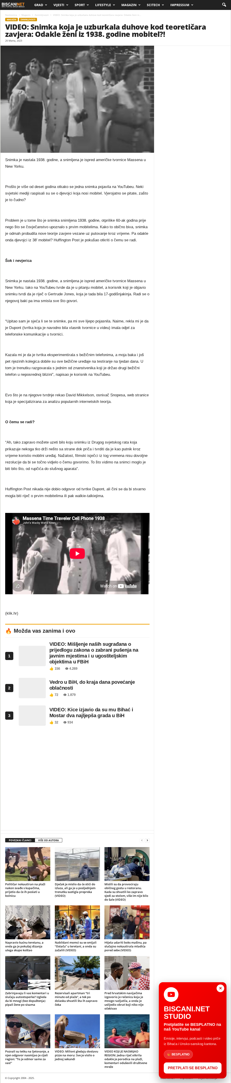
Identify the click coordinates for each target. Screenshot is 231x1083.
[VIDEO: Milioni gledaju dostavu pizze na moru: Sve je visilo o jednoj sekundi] (77, 1031)
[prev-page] (142, 840)
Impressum (179, 5)
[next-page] (147, 840)
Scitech (153, 5)
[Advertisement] (77, 779)
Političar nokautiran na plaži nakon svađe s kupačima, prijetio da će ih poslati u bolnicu (25, 890)
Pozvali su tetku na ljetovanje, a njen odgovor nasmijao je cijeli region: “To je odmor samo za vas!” (27, 1057)
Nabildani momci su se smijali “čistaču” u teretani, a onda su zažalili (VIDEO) (76, 946)
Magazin (128, 5)
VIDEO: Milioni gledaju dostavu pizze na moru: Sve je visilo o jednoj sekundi (76, 1055)
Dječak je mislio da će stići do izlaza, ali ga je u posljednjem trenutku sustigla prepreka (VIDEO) (75, 890)
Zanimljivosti (42, 14)
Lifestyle (103, 5)
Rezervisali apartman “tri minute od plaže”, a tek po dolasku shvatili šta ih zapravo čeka (76, 999)
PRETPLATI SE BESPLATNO (192, 1068)
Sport (80, 5)
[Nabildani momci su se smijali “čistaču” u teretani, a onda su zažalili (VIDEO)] (77, 922)
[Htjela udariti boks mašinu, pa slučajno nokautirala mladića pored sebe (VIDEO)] (127, 922)
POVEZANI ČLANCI (20, 840)
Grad (38, 5)
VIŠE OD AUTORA (48, 840)
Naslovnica (11, 14)
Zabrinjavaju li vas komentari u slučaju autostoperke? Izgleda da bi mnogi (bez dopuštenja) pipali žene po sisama (27, 999)
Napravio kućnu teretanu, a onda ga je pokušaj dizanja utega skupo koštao (24, 946)
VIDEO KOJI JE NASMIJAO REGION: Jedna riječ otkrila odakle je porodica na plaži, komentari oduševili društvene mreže (125, 1059)
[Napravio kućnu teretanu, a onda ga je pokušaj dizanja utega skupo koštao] (27, 922)
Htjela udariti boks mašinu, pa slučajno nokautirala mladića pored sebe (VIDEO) (125, 946)
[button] (224, 5)
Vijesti (58, 5)
